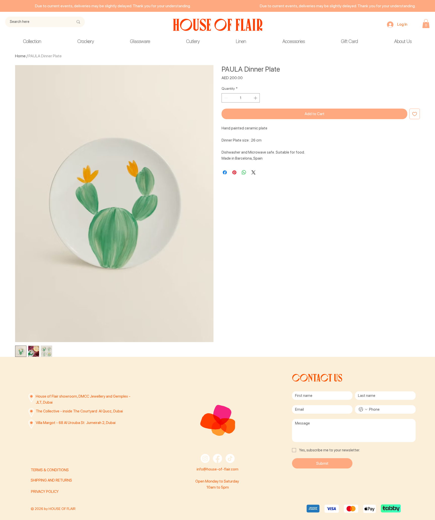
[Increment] (256, 97)
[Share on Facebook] (225, 172)
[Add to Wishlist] (414, 114)
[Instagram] (205, 458)
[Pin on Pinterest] (234, 172)
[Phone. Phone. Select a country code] (363, 409)
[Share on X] (253, 172)
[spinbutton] (241, 97)
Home (20, 56)
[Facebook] (217, 458)
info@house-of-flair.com (217, 469)
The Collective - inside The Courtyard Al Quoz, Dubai (79, 411)
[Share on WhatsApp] (244, 172)
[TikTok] (230, 458)
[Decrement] (225, 97)
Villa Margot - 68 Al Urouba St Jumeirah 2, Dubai (76, 422)
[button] (426, 23)
